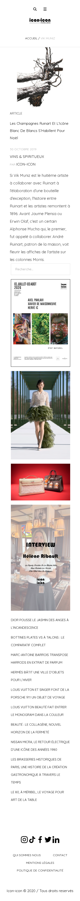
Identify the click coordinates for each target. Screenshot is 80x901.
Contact (60, 855)
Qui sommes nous (27, 855)
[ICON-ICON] (40, 20)
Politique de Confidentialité (40, 870)
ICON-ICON (26, 164)
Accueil (31, 38)
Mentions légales (40, 863)
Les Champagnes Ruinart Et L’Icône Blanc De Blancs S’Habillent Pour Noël (39, 130)
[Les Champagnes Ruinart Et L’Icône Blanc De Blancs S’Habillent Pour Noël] (40, 77)
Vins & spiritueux (27, 156)
